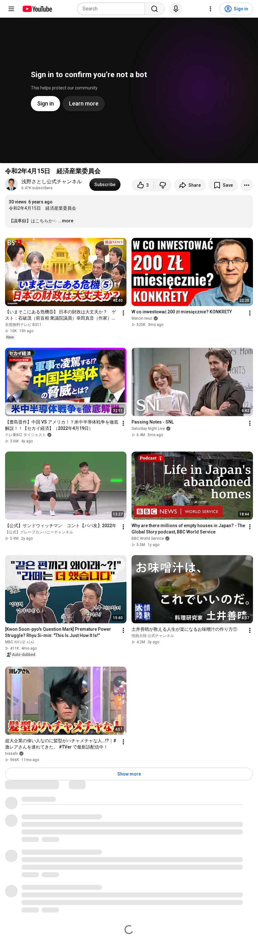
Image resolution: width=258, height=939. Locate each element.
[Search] (154, 9)
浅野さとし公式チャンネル (51, 182)
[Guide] (11, 9)
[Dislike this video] (162, 185)
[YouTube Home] (37, 9)
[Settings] (210, 9)
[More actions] (246, 185)
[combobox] (112, 9)
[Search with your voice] (176, 9)
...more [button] (65, 220)
